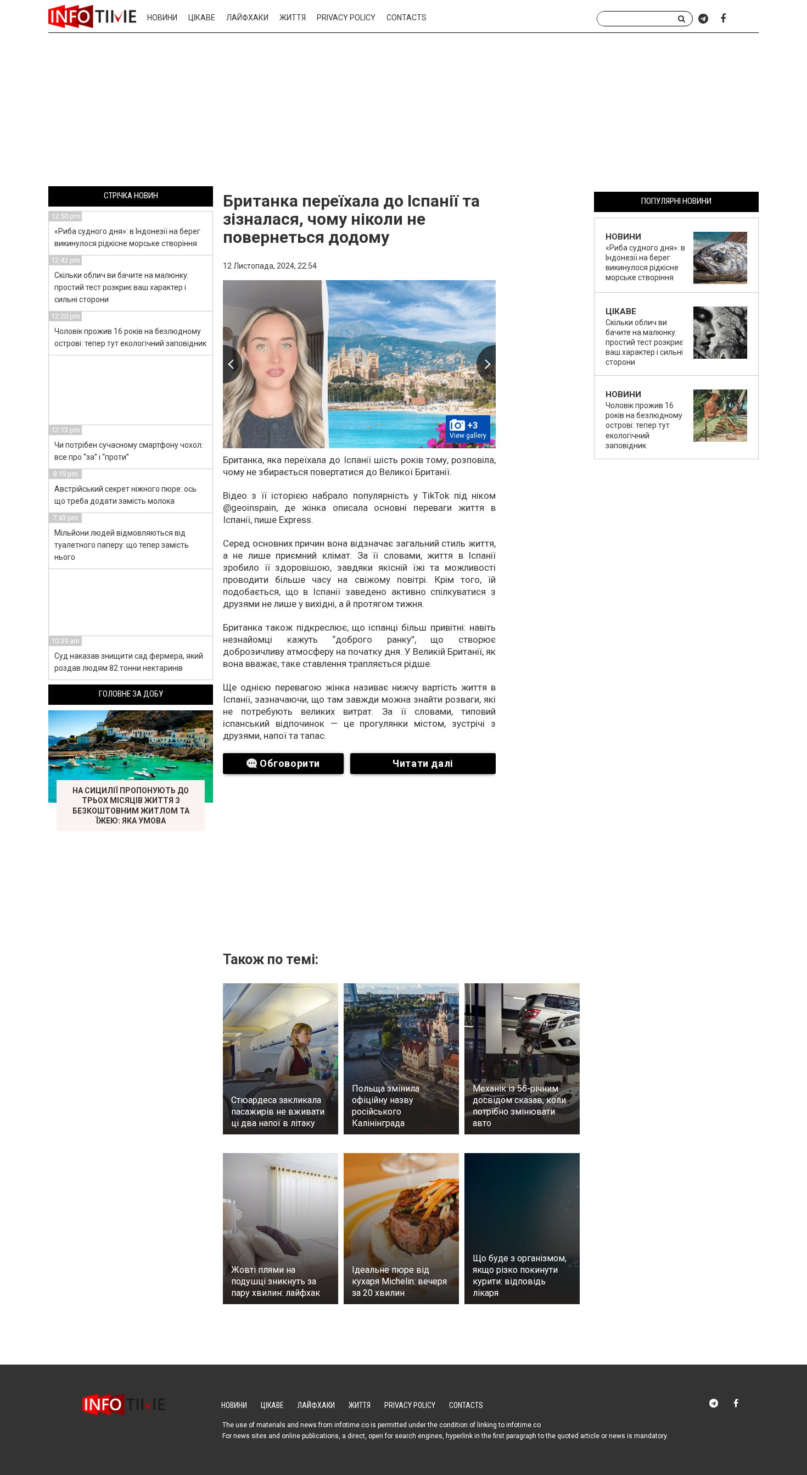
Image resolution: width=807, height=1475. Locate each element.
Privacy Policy (346, 17)
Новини (162, 17)
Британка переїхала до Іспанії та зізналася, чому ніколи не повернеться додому (351, 219)
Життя (292, 17)
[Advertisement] (403, 111)
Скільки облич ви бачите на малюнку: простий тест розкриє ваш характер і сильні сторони (121, 287)
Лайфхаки (247, 17)
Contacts (406, 17)
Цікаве (201, 17)
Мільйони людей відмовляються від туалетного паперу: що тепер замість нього (121, 544)
